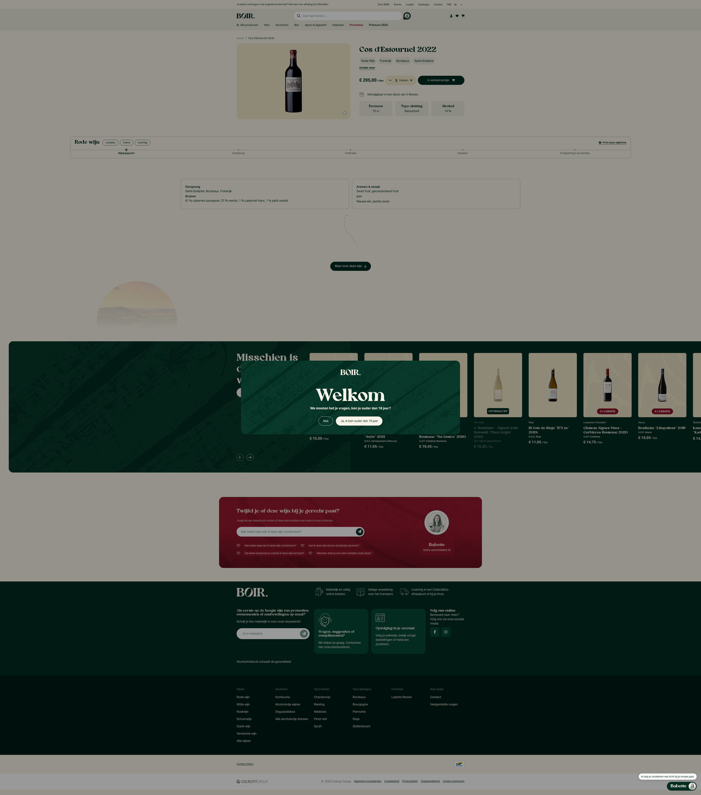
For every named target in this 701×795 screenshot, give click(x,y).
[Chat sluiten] (691, 269)
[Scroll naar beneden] (662, 763)
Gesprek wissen (672, 269)
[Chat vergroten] (685, 269)
